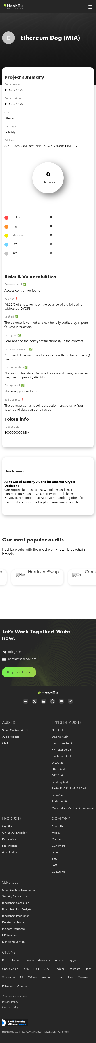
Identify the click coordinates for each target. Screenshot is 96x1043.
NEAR (46, 969)
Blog (55, 859)
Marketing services (13, 942)
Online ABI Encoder (14, 833)
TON (36, 969)
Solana (30, 960)
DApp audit (59, 769)
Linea (60, 977)
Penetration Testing (14, 922)
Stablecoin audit (62, 743)
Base (70, 977)
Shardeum (8, 977)
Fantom (16, 960)
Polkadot (7, 986)
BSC (5, 960)
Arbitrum (46, 977)
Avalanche (44, 960)
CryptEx (7, 826)
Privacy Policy (10, 1002)
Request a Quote (19, 672)
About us (57, 826)
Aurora (59, 960)
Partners (56, 852)
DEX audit (58, 775)
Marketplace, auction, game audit (73, 808)
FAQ (54, 865)
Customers (58, 846)
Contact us (58, 872)
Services (10, 882)
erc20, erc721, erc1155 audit (69, 788)
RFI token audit (61, 750)
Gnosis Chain (10, 969)
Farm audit (58, 795)
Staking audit (60, 737)
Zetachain (23, 986)
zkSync (32, 977)
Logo (13, 6)
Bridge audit (60, 801)
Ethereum (74, 969)
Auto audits (9, 852)
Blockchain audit (62, 756)
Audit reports (10, 737)
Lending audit (60, 782)
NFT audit (58, 730)
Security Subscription (15, 896)
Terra (26, 969)
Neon (88, 969)
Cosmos (83, 977)
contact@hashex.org (22, 659)
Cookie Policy (10, 1007)
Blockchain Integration (15, 916)
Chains (6, 743)
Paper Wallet (10, 839)
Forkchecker (9, 846)
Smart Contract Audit (15, 730)
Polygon (72, 960)
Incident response (13, 929)
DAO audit (58, 763)
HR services (9, 935)
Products (11, 819)
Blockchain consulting (15, 903)
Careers (56, 839)
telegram (14, 651)
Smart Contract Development (20, 890)
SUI (21, 977)
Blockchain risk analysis (16, 909)
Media (56, 833)
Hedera (59, 969)
